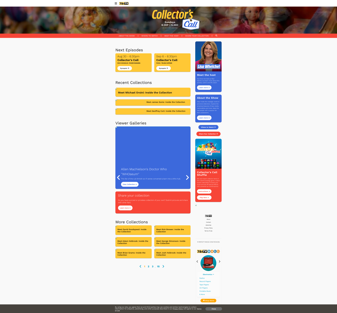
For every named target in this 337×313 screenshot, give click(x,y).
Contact (208, 222)
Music (207, 274)
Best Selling (204, 285)
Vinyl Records (204, 278)
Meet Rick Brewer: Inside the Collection (170, 230)
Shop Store (209, 301)
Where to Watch (149, 36)
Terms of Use (208, 230)
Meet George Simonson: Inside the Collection (170, 242)
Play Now (203, 197)
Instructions (204, 191)
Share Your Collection (197, 36)
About (208, 219)
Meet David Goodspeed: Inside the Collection (131, 230)
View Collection (129, 184)
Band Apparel (204, 291)
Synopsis (124, 68)
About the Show (127, 36)
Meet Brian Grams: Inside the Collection (131, 254)
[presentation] (198, 261)
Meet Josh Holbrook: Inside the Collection (171, 254)
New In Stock (204, 288)
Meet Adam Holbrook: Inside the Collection (132, 242)
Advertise (208, 225)
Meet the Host (171, 36)
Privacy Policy (208, 228)
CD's (201, 281)
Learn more (124, 208)
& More (202, 294)
